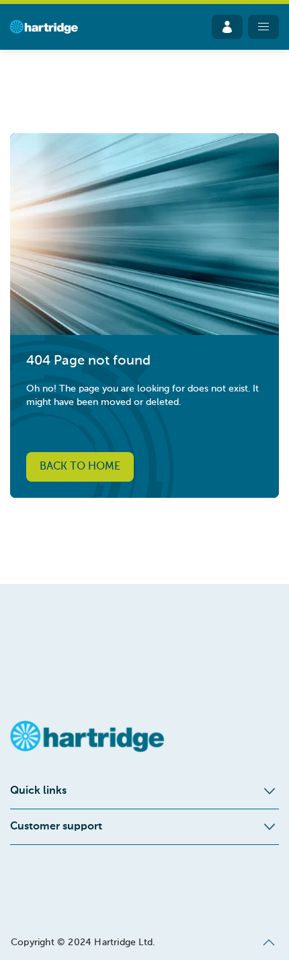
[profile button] (227, 27)
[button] (269, 942)
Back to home (80, 466)
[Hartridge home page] (44, 27)
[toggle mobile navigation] (263, 27)
